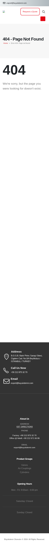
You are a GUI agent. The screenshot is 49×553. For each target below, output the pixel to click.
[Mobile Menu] (42, 18)
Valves (24, 465)
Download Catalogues (24, 133)
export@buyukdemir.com (24, 447)
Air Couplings (24, 468)
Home (5, 43)
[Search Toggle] (44, 11)
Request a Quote (30, 11)
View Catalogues (24, 125)
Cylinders (24, 472)
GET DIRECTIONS (24, 427)
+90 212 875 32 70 (28, 435)
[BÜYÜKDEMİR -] (10, 15)
